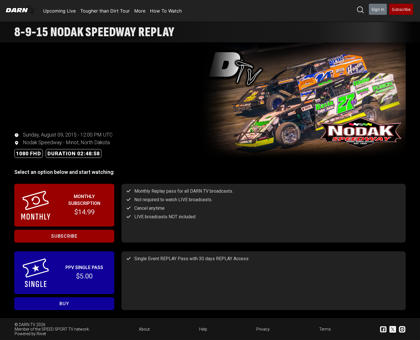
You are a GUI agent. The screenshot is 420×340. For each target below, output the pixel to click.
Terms (325, 329)
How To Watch (166, 11)
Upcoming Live (59, 11)
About (144, 329)
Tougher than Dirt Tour (105, 11)
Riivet (41, 333)
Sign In (377, 9)
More (139, 11)
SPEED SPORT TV (57, 329)
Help (203, 329)
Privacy (263, 329)
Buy (64, 303)
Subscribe (401, 9)
